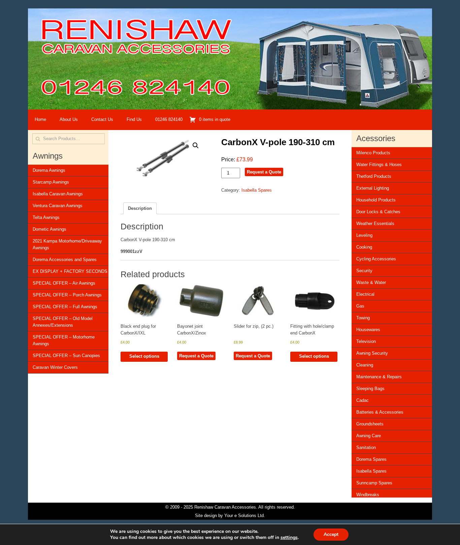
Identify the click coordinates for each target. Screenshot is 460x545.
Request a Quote (264, 171)
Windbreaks (367, 494)
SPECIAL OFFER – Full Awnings (65, 306)
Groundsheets (370, 423)
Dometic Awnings (49, 229)
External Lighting (372, 188)
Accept (331, 534)
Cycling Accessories (376, 258)
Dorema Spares (371, 459)
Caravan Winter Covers (55, 367)
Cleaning (364, 364)
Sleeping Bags (370, 388)
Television (366, 341)
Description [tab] (140, 208)
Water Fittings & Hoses (379, 164)
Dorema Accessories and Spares (65, 259)
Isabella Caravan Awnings (58, 193)
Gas (360, 306)
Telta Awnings (46, 217)
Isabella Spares (256, 190)
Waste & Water (371, 282)
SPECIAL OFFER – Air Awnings (64, 283)
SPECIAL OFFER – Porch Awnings (67, 294)
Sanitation (366, 447)
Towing (363, 317)
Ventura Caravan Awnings (58, 205)
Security (364, 270)
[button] (196, 145)
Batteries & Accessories (379, 412)
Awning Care (368, 435)
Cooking (364, 247)
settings (289, 538)
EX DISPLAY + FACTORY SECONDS (70, 271)
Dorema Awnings (49, 170)
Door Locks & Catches (378, 211)
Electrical (365, 294)
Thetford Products (373, 176)
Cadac (362, 400)
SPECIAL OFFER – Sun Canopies (66, 355)
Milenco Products (373, 152)
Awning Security (372, 353)
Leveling (364, 235)
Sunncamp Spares (374, 482)
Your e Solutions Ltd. (244, 515)
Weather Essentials (375, 223)
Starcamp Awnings (51, 182)
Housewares (368, 329)
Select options (144, 356)
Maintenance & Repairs (379, 376)
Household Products (376, 199)
